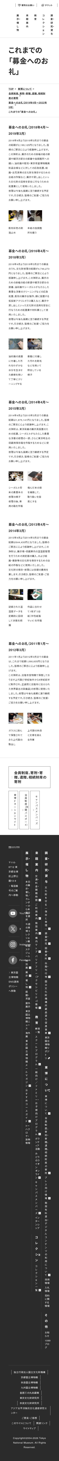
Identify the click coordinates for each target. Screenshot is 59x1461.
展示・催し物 (18, 23)
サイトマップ (29, 1428)
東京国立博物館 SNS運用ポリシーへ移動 (14, 981)
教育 (35, 17)
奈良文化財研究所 (29, 1403)
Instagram (19, 944)
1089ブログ (48, 1344)
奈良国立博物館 (29, 1382)
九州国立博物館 (29, 1387)
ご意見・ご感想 (29, 1418)
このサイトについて (22, 1423)
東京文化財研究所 (29, 1398)
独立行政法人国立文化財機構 (29, 1372)
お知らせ (47, 1334)
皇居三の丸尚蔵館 (29, 1392)
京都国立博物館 (29, 1377)
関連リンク (41, 1423)
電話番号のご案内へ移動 (13, 890)
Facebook (19, 960)
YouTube (19, 913)
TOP (11, 88)
